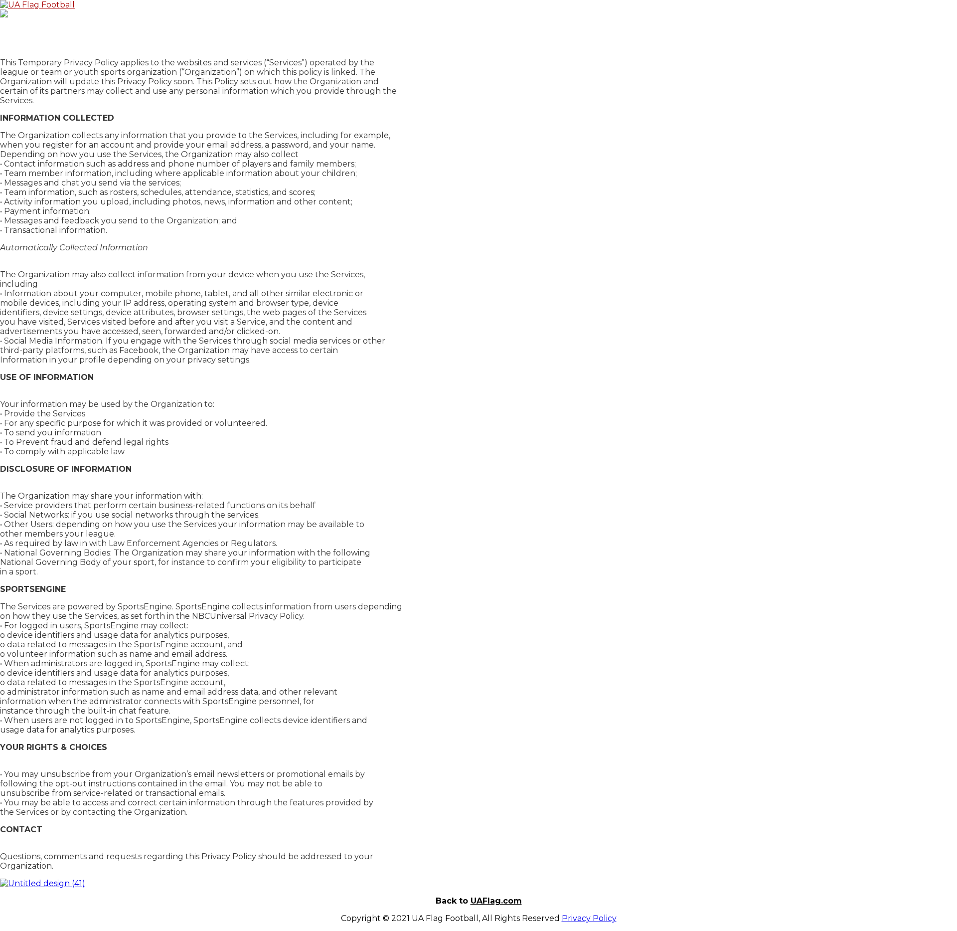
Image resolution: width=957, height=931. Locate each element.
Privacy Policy (589, 918)
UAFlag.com (496, 901)
